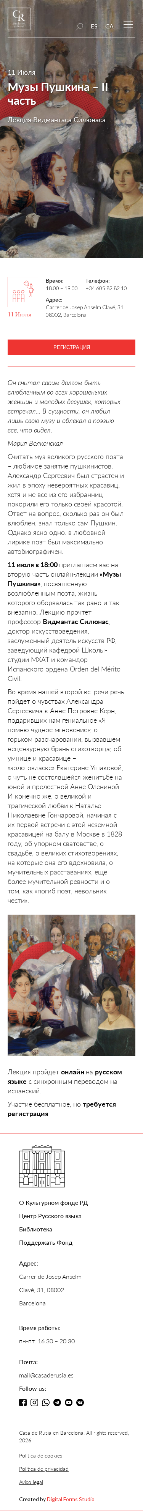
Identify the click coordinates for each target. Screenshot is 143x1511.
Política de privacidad (44, 1468)
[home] (19, 23)
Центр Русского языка (50, 1215)
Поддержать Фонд (45, 1242)
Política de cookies (40, 1455)
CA (109, 26)
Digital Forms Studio (71, 1499)
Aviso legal (31, 1482)
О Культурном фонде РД (53, 1202)
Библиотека (35, 1229)
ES (94, 26)
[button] (128, 23)
